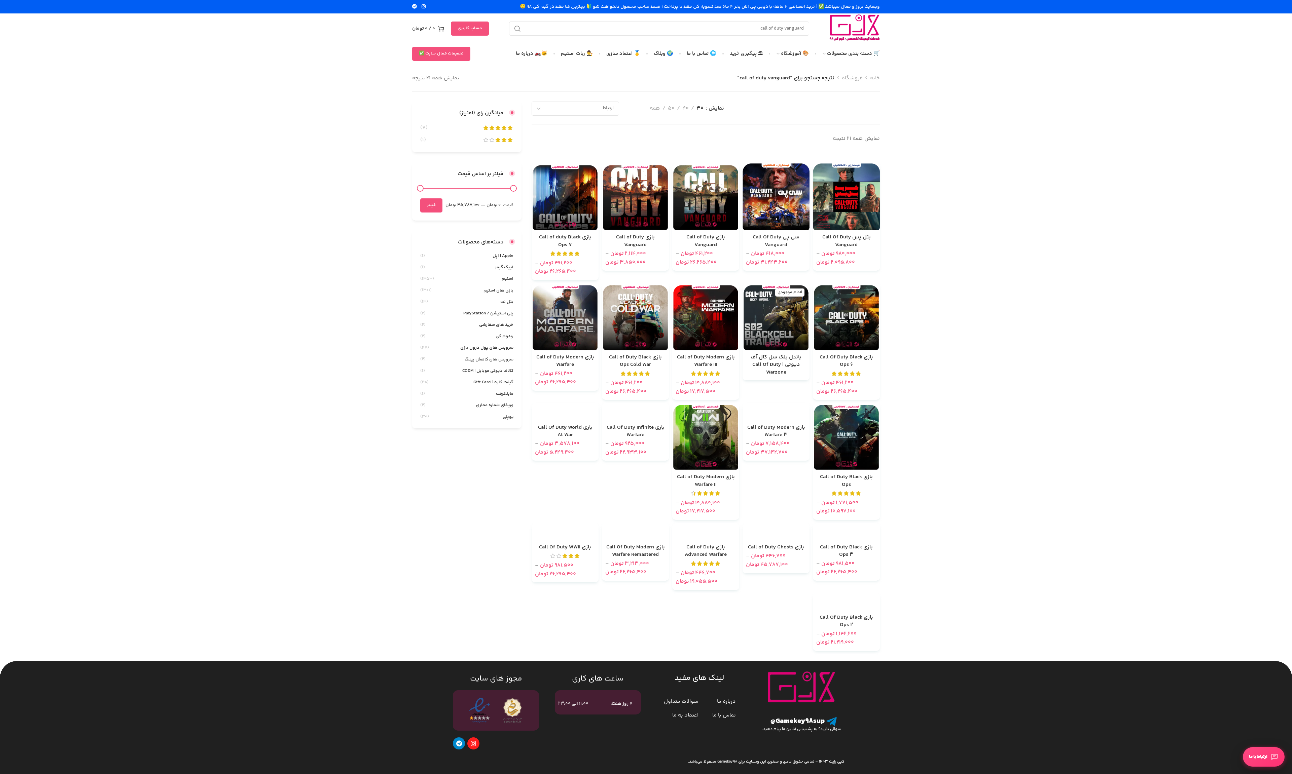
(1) (423, 140)
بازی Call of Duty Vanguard (705, 241)
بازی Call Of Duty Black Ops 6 (846, 361)
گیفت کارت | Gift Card (493, 382)
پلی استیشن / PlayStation (488, 313)
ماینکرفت (504, 393)
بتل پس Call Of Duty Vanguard (846, 241)
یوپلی (508, 417)
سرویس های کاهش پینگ (489, 359)
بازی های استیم (498, 290)
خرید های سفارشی (496, 324)
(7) (424, 128)
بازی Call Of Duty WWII (565, 547)
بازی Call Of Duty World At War (565, 431)
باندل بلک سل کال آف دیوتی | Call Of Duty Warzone (776, 365)
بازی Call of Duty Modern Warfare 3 (776, 431)
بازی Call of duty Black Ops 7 (565, 241)
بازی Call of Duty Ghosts (776, 547)
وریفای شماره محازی (494, 405)
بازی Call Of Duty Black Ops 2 (846, 621)
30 (700, 108)
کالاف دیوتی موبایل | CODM (487, 370)
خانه (875, 78)
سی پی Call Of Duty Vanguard (776, 241)
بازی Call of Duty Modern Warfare (565, 361)
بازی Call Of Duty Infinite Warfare (636, 431)
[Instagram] (473, 743)
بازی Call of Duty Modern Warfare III (706, 361)
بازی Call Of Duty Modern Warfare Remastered (635, 551)
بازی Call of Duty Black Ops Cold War (635, 361)
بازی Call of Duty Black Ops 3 (846, 551)
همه (655, 108)
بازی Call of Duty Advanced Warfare (706, 551)
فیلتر (431, 205)
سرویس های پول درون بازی (486, 347)
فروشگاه (852, 78)
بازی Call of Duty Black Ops (846, 481)
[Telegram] (459, 743)
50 (671, 108)
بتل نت (506, 302)
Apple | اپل (503, 256)
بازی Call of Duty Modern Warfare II (706, 481)
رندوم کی (504, 336)
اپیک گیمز (504, 267)
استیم (507, 278)
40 (685, 108)
